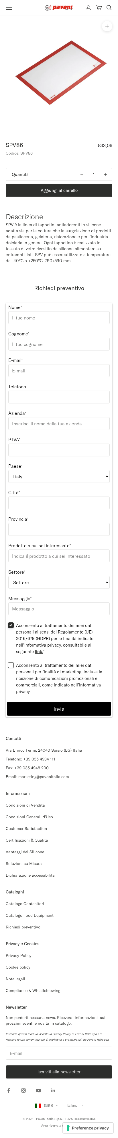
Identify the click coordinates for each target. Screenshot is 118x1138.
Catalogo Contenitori (25, 903)
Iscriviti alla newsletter (59, 1072)
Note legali (15, 978)
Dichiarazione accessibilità (30, 875)
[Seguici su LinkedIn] (53, 1090)
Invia (59, 709)
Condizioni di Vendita (25, 805)
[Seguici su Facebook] (8, 1090)
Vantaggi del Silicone (25, 851)
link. (39, 651)
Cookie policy (18, 967)
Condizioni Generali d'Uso (29, 816)
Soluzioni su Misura (24, 863)
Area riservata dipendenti (59, 1125)
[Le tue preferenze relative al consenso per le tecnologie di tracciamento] (88, 1128)
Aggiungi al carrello (59, 190)
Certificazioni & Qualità (27, 840)
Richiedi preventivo (23, 927)
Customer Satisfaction (26, 828)
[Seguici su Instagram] (23, 1090)
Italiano (72, 1106)
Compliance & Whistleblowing (33, 990)
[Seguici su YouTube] (38, 1090)
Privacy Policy (19, 955)
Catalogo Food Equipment (30, 915)
